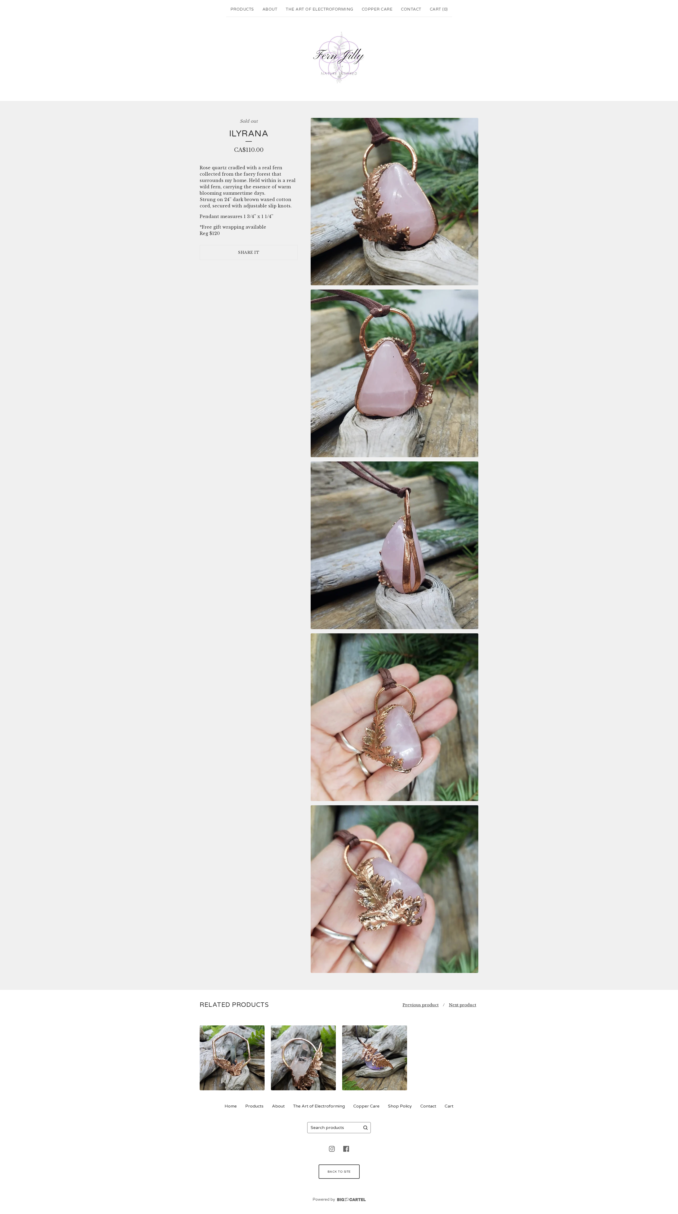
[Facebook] (346, 1149)
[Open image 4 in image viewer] (394, 717)
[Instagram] (332, 1149)
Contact (411, 9)
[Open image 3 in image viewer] (394, 545)
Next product (462, 1004)
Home (231, 1106)
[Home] (339, 57)
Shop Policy (400, 1106)
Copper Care (377, 9)
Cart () (439, 9)
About (270, 9)
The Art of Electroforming (319, 9)
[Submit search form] (365, 1127)
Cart (449, 1106)
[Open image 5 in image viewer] (394, 889)
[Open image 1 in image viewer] (394, 202)
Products (242, 9)
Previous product (421, 1004)
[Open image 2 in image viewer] (394, 373)
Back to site (339, 1171)
